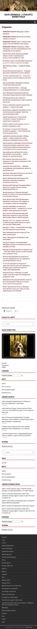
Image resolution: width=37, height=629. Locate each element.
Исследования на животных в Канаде (22, 506)
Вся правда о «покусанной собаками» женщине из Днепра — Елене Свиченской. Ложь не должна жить (16, 131)
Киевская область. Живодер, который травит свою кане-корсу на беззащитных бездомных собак (16, 275)
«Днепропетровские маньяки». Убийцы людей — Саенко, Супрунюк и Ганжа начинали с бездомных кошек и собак (16, 138)
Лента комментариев (8, 389)
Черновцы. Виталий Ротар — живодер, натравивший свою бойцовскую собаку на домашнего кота (17, 168)
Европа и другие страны (9, 610)
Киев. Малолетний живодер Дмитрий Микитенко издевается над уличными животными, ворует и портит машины (15, 215)
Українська (5, 365)
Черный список (6, 583)
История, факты (6, 563)
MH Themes (29, 627)
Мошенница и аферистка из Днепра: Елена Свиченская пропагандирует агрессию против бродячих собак (17, 112)
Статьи (4, 543)
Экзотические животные (9, 557)
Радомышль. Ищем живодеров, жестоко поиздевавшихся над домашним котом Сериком (17, 49)
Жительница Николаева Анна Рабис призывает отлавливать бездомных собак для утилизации (17, 161)
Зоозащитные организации (10, 597)
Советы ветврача (7, 548)
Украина (4, 574)
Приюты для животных (8, 594)
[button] (35, 22)
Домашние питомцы (7, 551)
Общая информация (7, 545)
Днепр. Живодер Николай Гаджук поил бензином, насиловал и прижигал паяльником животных (15, 180)
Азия (3, 577)
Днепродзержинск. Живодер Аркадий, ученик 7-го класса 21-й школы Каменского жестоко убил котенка (17, 194)
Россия (4, 619)
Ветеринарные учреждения (10, 588)
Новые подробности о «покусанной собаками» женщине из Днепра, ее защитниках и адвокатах (14, 119)
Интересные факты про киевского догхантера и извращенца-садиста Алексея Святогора (17, 100)
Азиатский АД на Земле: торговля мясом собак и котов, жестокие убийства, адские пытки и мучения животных (18, 410)
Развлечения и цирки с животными (12, 600)
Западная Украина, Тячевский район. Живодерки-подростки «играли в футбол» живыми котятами (17, 244)
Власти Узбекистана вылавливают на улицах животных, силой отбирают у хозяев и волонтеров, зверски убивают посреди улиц (18, 419)
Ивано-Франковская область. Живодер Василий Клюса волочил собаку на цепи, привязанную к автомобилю (16, 289)
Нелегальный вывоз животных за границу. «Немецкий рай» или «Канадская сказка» (17, 604)
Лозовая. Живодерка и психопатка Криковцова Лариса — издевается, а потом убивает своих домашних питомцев (17, 208)
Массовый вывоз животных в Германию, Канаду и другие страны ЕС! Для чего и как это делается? (18, 496)
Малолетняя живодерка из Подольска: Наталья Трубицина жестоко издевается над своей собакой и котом (16, 258)
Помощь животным (7, 565)
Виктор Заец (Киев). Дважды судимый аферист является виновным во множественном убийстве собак (15, 56)
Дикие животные (7, 554)
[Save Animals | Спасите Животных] (18, 10)
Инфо (3, 622)
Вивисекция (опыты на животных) (11, 585)
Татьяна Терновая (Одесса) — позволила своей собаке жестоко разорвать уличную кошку (17, 78)
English (4, 367)
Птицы (4, 560)
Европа (4, 571)
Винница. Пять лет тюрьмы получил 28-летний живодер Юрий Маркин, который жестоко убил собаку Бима (16, 222)
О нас (3, 540)
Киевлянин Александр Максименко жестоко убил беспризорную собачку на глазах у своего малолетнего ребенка (17, 282)
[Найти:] (19, 324)
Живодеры (5, 607)
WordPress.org (6, 392)
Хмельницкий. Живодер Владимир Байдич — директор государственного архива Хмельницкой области (17, 187)
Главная (4, 537)
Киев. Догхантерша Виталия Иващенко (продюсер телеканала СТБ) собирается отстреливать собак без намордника (16, 201)
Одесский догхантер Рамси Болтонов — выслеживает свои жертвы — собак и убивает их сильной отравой (16, 154)
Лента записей (6, 386)
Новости (4, 568)
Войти (4, 383)
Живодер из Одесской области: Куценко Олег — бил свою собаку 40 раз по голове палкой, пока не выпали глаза (18, 251)
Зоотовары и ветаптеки (9, 591)
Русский (4, 363)
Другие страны (6, 580)
